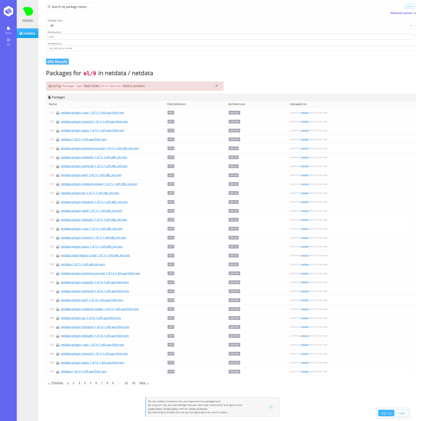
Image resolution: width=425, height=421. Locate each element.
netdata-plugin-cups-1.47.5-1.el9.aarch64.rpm (92, 113)
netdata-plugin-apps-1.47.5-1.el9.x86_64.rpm (92, 247)
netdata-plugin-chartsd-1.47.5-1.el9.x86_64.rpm (93, 238)
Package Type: (55, 20)
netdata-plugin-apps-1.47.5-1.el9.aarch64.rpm (92, 130)
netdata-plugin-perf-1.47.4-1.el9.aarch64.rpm (92, 300)
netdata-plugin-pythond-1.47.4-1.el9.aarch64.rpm (95, 291)
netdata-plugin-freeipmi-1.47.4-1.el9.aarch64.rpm (95, 327)
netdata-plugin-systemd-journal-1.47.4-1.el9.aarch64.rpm (100, 273)
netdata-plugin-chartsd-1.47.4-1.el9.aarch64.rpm (94, 354)
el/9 (171, 112)
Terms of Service (198, 408)
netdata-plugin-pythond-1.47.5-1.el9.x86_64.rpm (94, 166)
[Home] (8, 12)
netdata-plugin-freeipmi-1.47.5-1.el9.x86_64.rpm (94, 202)
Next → (144, 382)
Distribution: (54, 32)
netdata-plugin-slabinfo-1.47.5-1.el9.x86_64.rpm (94, 157)
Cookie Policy (155, 408)
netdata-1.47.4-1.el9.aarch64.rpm (84, 371)
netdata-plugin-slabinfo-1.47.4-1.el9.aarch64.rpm (95, 282)
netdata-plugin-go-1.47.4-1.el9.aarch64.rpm (91, 318)
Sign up (386, 413)
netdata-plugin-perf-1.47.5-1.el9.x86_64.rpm (91, 175)
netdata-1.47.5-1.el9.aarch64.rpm (84, 139)
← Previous (55, 382)
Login (402, 413)
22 (126, 382)
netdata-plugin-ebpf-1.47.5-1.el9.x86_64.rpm (91, 211)
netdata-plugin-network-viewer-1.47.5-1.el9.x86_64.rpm (99, 184)
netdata (27, 20)
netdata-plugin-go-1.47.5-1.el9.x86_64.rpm (90, 193)
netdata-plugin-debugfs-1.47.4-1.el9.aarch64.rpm (95, 336)
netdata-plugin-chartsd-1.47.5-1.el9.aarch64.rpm (94, 122)
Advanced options (401, 13)
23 (133, 382)
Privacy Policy (170, 408)
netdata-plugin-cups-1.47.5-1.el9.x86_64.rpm (92, 229)
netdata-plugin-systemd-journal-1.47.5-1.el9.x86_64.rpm (100, 148)
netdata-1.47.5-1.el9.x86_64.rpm (83, 264)
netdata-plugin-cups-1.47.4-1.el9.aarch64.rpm (92, 345)
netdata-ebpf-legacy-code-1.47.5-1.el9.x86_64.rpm (95, 255)
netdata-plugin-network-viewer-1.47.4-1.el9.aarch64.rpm (100, 309)
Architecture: (54, 43)
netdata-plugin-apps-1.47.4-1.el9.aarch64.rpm (92, 363)
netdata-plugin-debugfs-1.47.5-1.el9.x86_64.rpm (94, 220)
